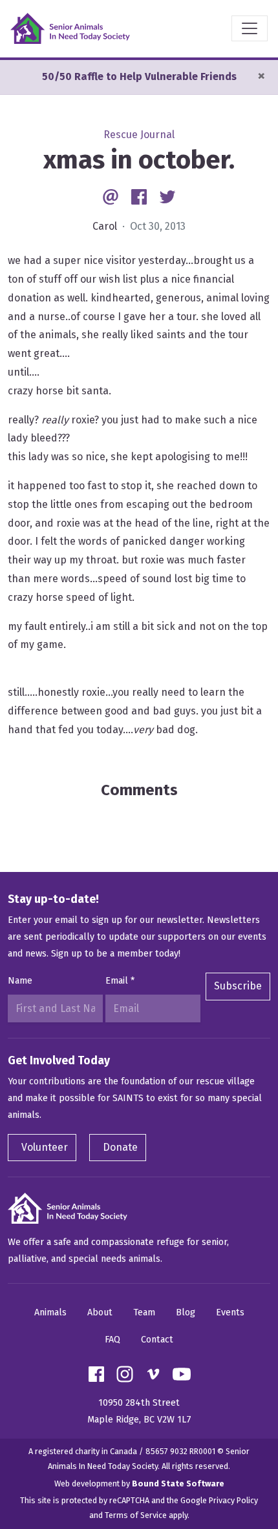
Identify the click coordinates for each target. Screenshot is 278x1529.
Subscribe (238, 986)
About (99, 1312)
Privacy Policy (233, 1500)
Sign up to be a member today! (115, 953)
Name (20, 980)
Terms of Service (136, 1515)
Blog (185, 1312)
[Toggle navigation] (249, 28)
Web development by (139, 1483)
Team (144, 1312)
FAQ (112, 1339)
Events (230, 1312)
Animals (50, 1312)
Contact (157, 1339)
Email (119, 980)
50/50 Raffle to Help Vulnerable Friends (139, 76)
